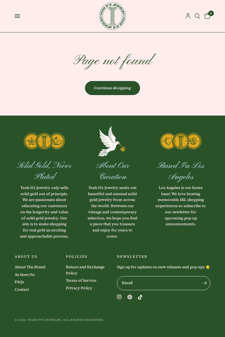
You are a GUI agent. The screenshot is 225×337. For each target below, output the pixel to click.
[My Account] (187, 16)
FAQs (19, 281)
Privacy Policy (79, 288)
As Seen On (25, 274)
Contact (22, 289)
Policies (77, 256)
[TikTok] (140, 297)
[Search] (197, 16)
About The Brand (30, 266)
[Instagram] (119, 297)
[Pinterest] (129, 297)
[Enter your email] (204, 283)
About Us (26, 256)
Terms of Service (81, 280)
